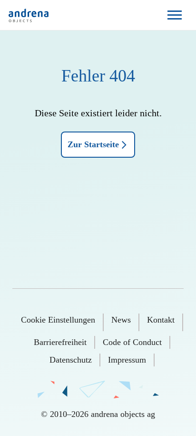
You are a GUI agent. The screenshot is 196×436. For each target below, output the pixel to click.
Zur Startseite (93, 144)
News (121, 319)
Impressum (127, 360)
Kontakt (161, 319)
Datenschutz (70, 360)
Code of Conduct (132, 342)
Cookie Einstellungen (58, 319)
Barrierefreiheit (60, 342)
